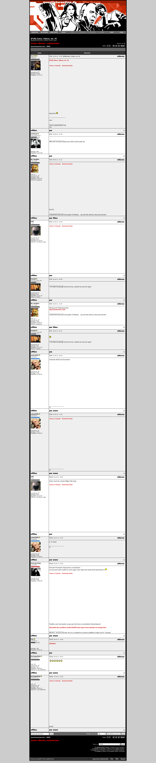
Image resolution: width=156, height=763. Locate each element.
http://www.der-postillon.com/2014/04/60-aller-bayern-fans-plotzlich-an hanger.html (77, 627)
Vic (32, 56)
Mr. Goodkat (35, 159)
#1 (51, 56)
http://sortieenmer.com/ (57, 309)
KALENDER (92, 32)
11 (116, 45)
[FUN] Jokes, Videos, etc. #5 (44, 39)
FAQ (112, 759)
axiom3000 (35, 355)
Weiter (123, 45)
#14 (52, 656)
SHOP (111, 32)
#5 (51, 279)
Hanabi (33, 279)
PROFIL (73, 32)
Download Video (67, 65)
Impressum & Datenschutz (100, 759)
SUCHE (64, 32)
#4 (51, 221)
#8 (51, 355)
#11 (52, 538)
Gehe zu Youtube (55, 65)
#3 (51, 159)
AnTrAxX (34, 134)
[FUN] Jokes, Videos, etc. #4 (59, 60)
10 (113, 45)
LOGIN (121, 32)
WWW (48, 46)
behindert (52, 643)
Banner (123, 759)
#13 (52, 639)
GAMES (102, 32)
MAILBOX (83, 32)
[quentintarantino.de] (38, 46)
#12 (52, 563)
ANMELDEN (34, 32)
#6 (51, 304)
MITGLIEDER (44, 32)
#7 (51, 331)
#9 (51, 414)
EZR (32, 221)
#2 (51, 134)
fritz (32, 639)
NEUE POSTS (54, 32)
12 (119, 45)
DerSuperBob (35, 656)
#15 (52, 676)
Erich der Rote (36, 563)
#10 (52, 477)
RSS (117, 759)
